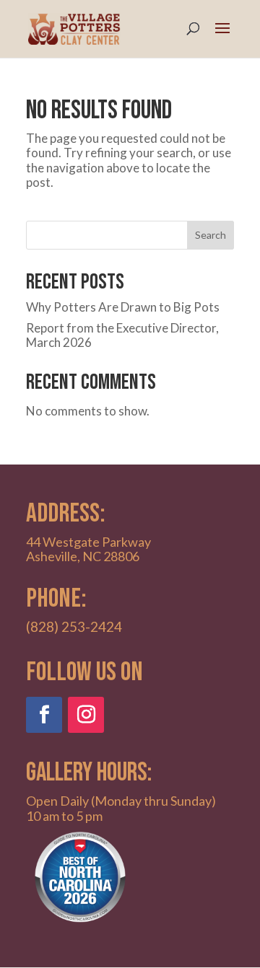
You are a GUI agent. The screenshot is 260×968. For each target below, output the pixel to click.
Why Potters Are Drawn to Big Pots (123, 306)
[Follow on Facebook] (44, 715)
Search (210, 235)
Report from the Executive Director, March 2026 (122, 335)
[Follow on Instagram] (86, 715)
